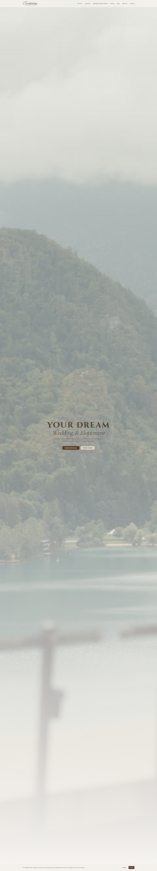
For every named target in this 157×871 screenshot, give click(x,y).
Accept (131, 867)
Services (79, 3)
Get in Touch (87, 448)
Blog (118, 3)
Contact (132, 3)
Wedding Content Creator (100, 3)
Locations (88, 3)
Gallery (112, 3)
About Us (124, 3)
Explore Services (71, 448)
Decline (124, 867)
